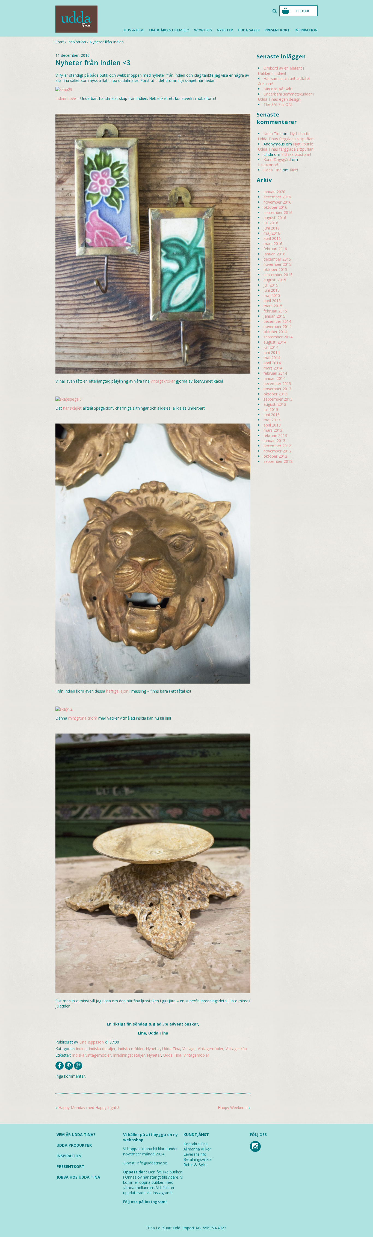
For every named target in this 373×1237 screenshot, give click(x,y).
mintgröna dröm (82, 718)
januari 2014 (274, 378)
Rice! (294, 169)
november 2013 (277, 388)
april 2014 (272, 362)
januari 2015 (274, 316)
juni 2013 (272, 414)
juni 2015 (272, 290)
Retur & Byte (194, 1164)
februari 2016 (275, 248)
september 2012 (278, 461)
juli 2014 (271, 347)
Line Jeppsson (91, 1042)
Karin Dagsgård (277, 159)
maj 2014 (272, 357)
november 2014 (277, 326)
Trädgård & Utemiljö (169, 30)
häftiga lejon (117, 691)
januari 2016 (274, 254)
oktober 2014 (275, 331)
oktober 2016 (275, 207)
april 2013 (272, 425)
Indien (81, 1048)
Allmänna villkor (197, 1149)
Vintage (189, 1048)
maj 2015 (272, 295)
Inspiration (306, 30)
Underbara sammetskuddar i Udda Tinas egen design (286, 96)
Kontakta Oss (195, 1143)
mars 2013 (273, 430)
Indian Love (65, 98)
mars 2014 (273, 368)
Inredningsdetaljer (129, 1055)
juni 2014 (272, 352)
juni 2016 (272, 228)
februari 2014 (275, 373)
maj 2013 (272, 419)
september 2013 (278, 399)
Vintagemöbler (210, 1048)
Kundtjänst (196, 1134)
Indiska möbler (131, 1048)
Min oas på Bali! (278, 88)
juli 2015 (271, 285)
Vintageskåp (236, 1048)
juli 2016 (271, 222)
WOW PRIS (203, 30)
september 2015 (278, 274)
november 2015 (277, 264)
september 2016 (278, 212)
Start (59, 41)
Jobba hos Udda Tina (78, 1177)
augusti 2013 (275, 404)
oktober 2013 (275, 394)
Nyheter (225, 30)
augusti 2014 (275, 342)
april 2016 (272, 238)
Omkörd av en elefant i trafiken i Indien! (281, 70)
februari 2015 (275, 311)
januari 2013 (274, 440)
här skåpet (72, 408)
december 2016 (277, 196)
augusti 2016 (275, 217)
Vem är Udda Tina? (76, 1134)
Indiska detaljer (102, 1048)
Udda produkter (74, 1145)
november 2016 (277, 202)
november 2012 (277, 451)
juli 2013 (271, 409)
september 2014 (278, 336)
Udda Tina (171, 1048)
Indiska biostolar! (296, 154)
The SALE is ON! (278, 104)
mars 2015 (273, 305)
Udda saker (249, 30)
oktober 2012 (275, 456)
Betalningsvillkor (197, 1159)
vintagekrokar (163, 381)
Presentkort (277, 30)
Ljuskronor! (268, 164)
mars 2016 (273, 243)
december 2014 (277, 321)
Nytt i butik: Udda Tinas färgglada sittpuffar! (285, 136)
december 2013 (277, 383)
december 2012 (277, 445)
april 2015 (272, 300)
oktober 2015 (275, 269)
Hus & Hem (134, 30)
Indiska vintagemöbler (91, 1055)
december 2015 (277, 259)
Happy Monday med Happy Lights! (88, 1107)
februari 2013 (275, 435)
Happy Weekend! (232, 1107)
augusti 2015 (275, 279)
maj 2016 (272, 233)
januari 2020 (274, 191)
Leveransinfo (194, 1154)
